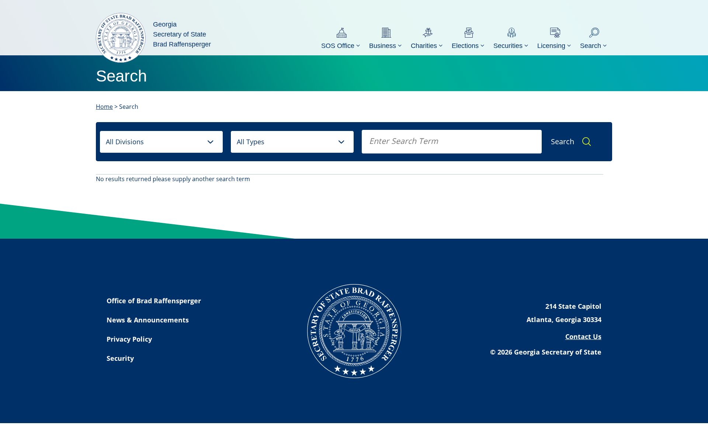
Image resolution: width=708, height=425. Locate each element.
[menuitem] (341, 37)
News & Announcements (148, 319)
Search (562, 141)
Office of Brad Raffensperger (154, 300)
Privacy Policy (129, 339)
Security (120, 358)
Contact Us (583, 336)
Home (104, 107)
